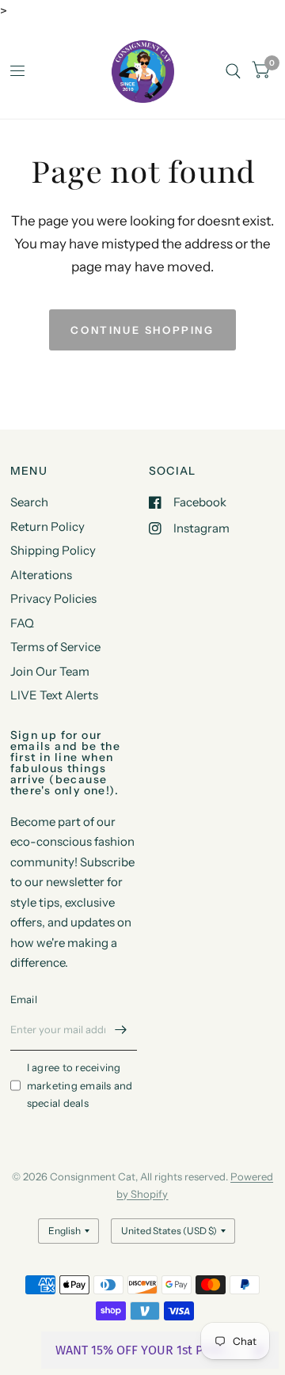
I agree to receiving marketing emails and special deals (80, 1085)
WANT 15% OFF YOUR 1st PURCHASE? (148, 1350)
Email (23, 999)
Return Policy (47, 526)
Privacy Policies (53, 598)
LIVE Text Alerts (54, 695)
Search (29, 501)
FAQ (22, 623)
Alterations (41, 574)
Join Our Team (49, 671)
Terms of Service (55, 646)
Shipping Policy (53, 550)
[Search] (233, 71)
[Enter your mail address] (121, 1030)
